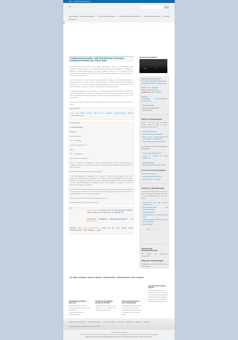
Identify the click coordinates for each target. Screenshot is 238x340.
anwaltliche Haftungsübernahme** (113, 219)
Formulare (121, 322)
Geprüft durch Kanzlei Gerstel (157, 286)
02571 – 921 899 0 (152, 87)
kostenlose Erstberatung (150, 131)
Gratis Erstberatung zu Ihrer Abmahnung (131, 302)
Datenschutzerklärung (109, 322)
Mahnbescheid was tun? (150, 173)
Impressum (72, 19)
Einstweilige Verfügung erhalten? (129, 16)
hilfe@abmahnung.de (152, 90)
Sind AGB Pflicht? (148, 224)
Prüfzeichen (129, 322)
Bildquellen (138, 322)
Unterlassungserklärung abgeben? (153, 134)
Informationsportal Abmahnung (152, 153)
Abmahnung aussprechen (152, 16)
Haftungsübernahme (149, 212)
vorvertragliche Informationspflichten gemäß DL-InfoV (84, 326)
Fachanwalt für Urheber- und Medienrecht (153, 83)
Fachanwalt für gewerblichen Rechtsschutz (154, 81)
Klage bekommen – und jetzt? (151, 179)
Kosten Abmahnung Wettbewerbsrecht (154, 141)
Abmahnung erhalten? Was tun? (78, 302)
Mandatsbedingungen (94, 322)
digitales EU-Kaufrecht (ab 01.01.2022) (154, 165)
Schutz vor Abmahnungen (107, 16)
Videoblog (166, 16)
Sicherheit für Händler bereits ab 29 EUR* (104, 302)
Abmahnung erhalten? (88, 16)
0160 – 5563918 (156, 92)
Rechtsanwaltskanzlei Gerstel (77, 322)
